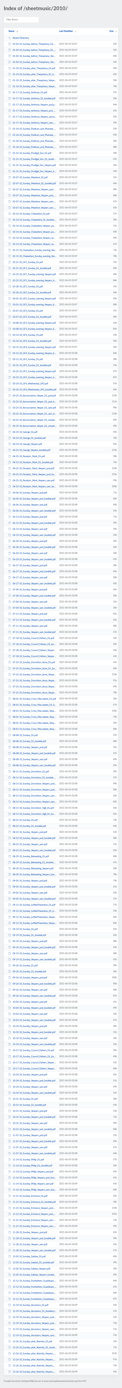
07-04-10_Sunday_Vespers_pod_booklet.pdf (34, 596)
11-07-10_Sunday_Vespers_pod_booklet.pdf (34, 1141)
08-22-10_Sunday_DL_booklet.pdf (29, 826)
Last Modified (66, 31)
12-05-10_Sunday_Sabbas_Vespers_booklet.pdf (34, 1275)
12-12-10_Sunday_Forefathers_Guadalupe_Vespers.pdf (34, 1293)
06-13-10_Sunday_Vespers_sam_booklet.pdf (34, 535)
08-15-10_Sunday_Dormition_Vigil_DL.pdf (33, 808)
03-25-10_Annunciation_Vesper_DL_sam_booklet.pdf (34, 414)
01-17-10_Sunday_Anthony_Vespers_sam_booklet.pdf (34, 123)
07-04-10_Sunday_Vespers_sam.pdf (30, 602)
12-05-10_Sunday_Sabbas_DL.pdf (29, 1257)
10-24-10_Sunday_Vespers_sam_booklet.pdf (34, 1093)
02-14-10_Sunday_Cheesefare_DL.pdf (31, 214)
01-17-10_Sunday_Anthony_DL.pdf (30, 92)
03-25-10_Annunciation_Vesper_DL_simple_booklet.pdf (34, 426)
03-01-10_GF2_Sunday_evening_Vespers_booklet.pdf (34, 305)
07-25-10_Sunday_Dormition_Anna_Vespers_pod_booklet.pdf (34, 681)
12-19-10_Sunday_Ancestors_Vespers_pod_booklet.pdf (34, 1323)
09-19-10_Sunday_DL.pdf (25, 929)
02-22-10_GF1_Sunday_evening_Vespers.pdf (34, 274)
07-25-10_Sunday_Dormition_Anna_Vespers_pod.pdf (34, 675)
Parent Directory (21, 38)
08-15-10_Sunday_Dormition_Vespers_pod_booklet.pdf (34, 790)
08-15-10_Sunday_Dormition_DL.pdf (31, 771)
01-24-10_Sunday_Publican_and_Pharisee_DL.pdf (34, 129)
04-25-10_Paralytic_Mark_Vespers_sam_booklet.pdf (34, 487)
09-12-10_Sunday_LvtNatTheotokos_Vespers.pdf (34, 917)
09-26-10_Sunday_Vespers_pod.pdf (30, 978)
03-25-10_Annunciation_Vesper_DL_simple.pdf (34, 420)
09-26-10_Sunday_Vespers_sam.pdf (30, 990)
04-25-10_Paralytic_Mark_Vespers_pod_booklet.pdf (34, 474)
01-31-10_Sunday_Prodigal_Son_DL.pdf (32, 153)
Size (111, 31)
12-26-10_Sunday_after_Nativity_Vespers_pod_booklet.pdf (34, 1360)
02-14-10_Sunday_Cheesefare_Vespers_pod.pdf (34, 226)
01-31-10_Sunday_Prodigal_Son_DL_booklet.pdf (34, 159)
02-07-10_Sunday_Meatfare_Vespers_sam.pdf (34, 202)
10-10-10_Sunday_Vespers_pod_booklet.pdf (34, 1032)
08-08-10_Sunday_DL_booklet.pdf (29, 741)
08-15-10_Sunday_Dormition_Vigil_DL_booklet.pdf (34, 814)
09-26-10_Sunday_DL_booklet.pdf (29, 972)
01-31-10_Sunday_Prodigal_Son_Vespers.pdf (34, 165)
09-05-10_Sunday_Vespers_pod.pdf (30, 881)
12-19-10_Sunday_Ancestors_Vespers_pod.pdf (34, 1317)
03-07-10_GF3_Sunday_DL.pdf (28, 311)
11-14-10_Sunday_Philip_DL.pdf (28, 1159)
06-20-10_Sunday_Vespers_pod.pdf (30, 541)
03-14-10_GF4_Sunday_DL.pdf (28, 335)
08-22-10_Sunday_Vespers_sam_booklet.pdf (34, 850)
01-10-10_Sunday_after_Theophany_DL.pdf (34, 68)
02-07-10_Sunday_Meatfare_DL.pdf (30, 177)
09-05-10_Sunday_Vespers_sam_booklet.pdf (34, 899)
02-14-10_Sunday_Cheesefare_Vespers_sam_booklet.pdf (34, 244)
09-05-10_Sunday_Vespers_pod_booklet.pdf (34, 887)
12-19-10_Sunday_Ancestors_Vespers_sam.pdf (34, 1329)
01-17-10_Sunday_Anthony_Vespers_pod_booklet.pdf (34, 111)
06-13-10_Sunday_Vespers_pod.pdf (30, 517)
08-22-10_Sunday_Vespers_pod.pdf (30, 832)
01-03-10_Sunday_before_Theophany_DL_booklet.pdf (34, 50)
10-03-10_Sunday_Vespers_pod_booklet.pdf (34, 1008)
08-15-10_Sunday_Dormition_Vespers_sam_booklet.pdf (34, 802)
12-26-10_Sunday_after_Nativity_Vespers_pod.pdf (34, 1354)
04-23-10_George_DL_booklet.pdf (29, 438)
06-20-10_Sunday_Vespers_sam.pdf (30, 553)
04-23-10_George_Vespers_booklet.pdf (31, 450)
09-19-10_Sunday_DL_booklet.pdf (29, 935)
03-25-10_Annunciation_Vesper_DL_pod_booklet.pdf (34, 402)
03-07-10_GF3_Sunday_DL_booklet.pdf (32, 317)
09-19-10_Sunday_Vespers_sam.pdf (30, 953)
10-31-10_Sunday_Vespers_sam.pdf (30, 1123)
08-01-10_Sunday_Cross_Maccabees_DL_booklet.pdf (34, 705)
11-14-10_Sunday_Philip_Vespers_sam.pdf (33, 1184)
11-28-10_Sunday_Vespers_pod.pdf (30, 1232)
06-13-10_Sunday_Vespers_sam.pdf (30, 529)
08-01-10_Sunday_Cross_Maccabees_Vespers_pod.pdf (34, 711)
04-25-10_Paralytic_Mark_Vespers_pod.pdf (33, 468)
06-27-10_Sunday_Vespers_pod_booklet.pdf (34, 572)
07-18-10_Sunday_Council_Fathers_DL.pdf (33, 638)
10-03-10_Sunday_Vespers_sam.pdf (30, 1014)
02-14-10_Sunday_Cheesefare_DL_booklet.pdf (34, 220)
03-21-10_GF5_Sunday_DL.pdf (28, 359)
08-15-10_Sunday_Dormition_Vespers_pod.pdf (34, 784)
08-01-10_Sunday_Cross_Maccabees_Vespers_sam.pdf (34, 723)
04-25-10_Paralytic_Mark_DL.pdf (29, 456)
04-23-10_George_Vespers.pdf (27, 444)
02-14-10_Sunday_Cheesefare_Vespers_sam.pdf (34, 238)
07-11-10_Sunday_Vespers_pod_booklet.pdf (34, 620)
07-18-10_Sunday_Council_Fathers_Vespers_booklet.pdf (34, 656)
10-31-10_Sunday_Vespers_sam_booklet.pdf (34, 1129)
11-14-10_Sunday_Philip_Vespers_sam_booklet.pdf (34, 1190)
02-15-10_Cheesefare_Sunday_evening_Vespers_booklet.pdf (34, 256)
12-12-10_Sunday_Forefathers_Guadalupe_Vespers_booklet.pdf (34, 1299)
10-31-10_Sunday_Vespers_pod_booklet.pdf (34, 1117)
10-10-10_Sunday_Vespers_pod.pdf (30, 1026)
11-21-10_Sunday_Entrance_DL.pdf (30, 1196)
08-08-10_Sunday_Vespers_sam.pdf (30, 759)
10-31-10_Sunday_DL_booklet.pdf (29, 1105)
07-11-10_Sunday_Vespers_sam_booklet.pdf (34, 632)
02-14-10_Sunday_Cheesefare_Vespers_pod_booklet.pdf (34, 232)
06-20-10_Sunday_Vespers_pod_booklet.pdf (34, 547)
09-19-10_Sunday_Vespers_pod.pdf (30, 941)
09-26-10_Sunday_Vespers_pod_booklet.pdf (34, 984)
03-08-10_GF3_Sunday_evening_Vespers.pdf (34, 323)
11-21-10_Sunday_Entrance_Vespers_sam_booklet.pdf (34, 1226)
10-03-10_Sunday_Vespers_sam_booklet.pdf (34, 1020)
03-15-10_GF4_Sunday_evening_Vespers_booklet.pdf (34, 353)
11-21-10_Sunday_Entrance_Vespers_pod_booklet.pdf (34, 1214)
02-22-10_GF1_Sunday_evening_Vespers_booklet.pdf (34, 281)
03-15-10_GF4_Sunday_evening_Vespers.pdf (34, 347)
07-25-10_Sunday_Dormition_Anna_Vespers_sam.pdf (34, 687)
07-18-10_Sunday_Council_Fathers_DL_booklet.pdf (34, 644)
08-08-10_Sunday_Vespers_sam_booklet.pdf (34, 765)
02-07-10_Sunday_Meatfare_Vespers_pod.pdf (34, 190)
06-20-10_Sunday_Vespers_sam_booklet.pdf (34, 559)
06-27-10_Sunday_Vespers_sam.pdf (30, 578)
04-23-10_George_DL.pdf (25, 432)
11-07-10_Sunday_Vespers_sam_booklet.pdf (34, 1153)
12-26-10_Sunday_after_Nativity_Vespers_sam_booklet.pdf (34, 1372)
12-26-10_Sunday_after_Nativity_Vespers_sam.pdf (34, 1366)
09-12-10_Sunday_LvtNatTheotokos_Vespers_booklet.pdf (34, 923)
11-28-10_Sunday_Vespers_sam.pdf (30, 1244)
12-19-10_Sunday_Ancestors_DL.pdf (30, 1305)
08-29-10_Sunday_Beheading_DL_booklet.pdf (34, 862)
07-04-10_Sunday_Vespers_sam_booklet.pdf (34, 608)
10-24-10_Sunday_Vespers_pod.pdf (30, 1075)
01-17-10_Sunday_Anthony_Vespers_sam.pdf (34, 117)
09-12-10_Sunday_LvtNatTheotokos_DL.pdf (34, 905)
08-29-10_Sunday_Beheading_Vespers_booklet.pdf (34, 875)
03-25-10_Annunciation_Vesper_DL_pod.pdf (34, 396)
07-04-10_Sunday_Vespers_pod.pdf (30, 590)
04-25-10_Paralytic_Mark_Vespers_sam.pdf (33, 481)
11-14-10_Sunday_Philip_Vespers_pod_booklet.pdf (34, 1178)
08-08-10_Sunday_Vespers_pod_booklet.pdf (34, 753)
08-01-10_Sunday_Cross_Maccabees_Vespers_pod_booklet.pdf (34, 717)
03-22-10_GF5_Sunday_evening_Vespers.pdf (34, 371)
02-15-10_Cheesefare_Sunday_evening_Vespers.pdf (34, 250)
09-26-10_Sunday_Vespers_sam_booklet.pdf (34, 996)
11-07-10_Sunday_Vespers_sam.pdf (30, 1147)
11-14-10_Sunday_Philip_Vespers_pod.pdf (33, 1172)
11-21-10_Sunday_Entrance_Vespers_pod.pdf (34, 1208)
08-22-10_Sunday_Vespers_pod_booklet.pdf (34, 838)
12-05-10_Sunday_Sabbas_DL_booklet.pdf (33, 1263)
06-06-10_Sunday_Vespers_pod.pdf (30, 493)
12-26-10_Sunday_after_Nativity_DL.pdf (32, 1342)
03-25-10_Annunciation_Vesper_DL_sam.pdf (34, 408)
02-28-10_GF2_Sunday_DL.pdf (28, 287)
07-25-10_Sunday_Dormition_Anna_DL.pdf (34, 662)
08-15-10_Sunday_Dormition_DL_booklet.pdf (34, 778)
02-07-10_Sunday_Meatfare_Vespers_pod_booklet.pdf (34, 196)
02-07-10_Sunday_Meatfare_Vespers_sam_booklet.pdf (34, 208)
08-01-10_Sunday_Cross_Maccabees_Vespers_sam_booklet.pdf (34, 729)
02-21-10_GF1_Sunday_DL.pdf (28, 262)
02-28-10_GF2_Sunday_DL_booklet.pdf (32, 293)
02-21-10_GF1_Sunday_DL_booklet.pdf (32, 268)
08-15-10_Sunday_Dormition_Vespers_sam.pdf (34, 796)
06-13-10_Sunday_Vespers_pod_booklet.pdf (34, 523)
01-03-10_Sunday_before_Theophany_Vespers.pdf (34, 56)
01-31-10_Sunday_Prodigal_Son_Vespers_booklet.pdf (34, 171)
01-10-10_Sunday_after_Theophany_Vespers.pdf (34, 80)
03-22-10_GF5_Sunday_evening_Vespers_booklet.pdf (34, 377)
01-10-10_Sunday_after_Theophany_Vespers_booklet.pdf (34, 86)
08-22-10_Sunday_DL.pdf (25, 820)
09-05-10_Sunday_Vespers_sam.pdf (30, 893)
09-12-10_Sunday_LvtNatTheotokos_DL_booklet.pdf (34, 911)
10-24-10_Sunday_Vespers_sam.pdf (30, 1087)
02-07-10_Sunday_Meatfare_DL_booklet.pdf (34, 183)
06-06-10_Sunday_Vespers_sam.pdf (30, 505)
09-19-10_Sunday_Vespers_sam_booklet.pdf (34, 960)
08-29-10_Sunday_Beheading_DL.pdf (31, 856)
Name (11, 31)
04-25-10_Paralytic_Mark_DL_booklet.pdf (33, 462)
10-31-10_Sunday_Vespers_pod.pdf (30, 1111)
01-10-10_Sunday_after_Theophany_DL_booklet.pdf (34, 74)
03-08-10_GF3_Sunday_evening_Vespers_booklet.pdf (34, 329)
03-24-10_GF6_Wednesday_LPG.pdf (30, 383)
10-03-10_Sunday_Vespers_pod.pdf (30, 1002)
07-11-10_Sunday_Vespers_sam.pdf (30, 626)
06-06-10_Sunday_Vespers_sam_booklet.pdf (34, 511)
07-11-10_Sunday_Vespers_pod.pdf (30, 614)
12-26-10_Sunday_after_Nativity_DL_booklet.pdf (34, 1348)
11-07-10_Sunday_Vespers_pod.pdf (30, 1135)
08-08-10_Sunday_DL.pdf (25, 735)
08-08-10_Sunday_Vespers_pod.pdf (30, 747)
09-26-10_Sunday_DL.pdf (25, 966)
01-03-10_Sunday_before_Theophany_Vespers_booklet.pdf (34, 62)
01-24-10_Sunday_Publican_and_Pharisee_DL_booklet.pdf (34, 135)
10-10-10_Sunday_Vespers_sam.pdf (30, 1038)
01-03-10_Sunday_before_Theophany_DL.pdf (34, 44)
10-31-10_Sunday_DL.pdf (25, 1099)
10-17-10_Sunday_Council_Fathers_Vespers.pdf (34, 1063)
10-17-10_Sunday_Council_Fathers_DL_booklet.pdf (34, 1057)
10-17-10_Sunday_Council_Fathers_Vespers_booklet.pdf (34, 1069)
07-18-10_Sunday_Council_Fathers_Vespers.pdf (34, 650)
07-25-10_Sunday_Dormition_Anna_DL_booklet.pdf (34, 669)
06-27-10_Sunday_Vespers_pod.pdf (30, 565)
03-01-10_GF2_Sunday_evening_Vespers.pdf (34, 299)
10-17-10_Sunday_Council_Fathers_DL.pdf (33, 1050)
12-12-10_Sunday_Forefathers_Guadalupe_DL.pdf (34, 1281)
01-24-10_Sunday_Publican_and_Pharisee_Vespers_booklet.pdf (34, 147)
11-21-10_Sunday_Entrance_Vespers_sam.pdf (34, 1220)
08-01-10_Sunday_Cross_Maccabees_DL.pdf (34, 699)
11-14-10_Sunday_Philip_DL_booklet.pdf (32, 1166)
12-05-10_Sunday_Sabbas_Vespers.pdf (31, 1269)
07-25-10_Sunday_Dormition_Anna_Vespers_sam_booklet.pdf (34, 693)
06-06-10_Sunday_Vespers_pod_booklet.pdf (34, 499)
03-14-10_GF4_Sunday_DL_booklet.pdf (32, 341)
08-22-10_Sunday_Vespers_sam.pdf (30, 844)
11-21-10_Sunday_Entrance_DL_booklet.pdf (34, 1202)
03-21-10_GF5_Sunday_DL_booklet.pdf (32, 365)
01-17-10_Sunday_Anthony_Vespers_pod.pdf (34, 105)
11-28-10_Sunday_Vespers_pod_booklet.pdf (34, 1238)
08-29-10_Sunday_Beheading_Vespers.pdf (33, 869)
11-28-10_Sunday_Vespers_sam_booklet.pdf (34, 1251)
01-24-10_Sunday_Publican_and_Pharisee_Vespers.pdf (34, 141)
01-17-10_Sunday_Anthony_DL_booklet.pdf (34, 99)
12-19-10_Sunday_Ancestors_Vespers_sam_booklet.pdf (34, 1335)
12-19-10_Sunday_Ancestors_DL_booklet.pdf (34, 1311)
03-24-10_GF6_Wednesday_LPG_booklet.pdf (34, 390)
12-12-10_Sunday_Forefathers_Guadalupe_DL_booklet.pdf (34, 1287)
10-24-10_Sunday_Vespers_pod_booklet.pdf (34, 1081)
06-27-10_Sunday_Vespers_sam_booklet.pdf (34, 584)
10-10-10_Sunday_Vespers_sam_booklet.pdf (34, 1044)
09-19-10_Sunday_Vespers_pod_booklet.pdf (34, 947)
